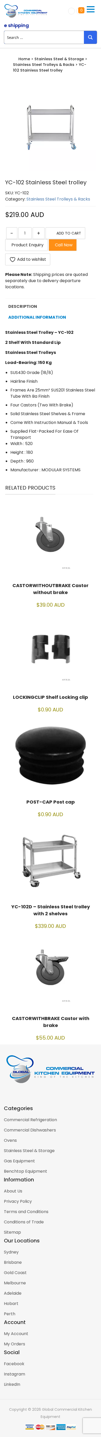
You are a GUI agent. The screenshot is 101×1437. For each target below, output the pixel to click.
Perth (9, 1314)
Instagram (14, 1374)
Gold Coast (15, 1273)
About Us (13, 1191)
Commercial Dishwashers (30, 1130)
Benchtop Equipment (25, 1171)
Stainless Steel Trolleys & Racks (43, 64)
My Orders (14, 1344)
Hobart (11, 1304)
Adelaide (12, 1293)
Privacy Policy (18, 1201)
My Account (16, 1334)
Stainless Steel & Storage (59, 59)
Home (24, 59)
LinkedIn (12, 1384)
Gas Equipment (19, 1161)
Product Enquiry (26, 245)
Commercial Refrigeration (30, 1120)
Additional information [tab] (37, 317)
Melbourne (15, 1283)
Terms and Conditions (26, 1212)
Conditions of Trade (24, 1222)
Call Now (63, 245)
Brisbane (13, 1262)
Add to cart (68, 233)
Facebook (14, 1364)
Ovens (10, 1140)
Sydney (11, 1252)
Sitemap (12, 1232)
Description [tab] (22, 306)
